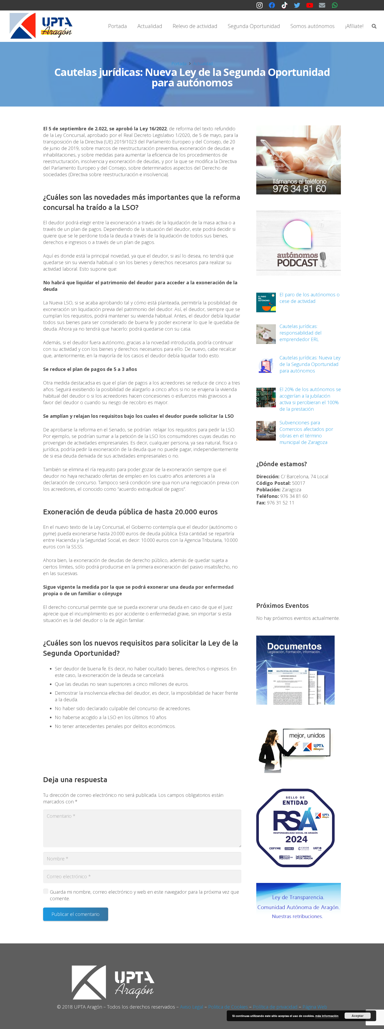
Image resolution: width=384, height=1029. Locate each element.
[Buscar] (374, 26)
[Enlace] (42, 26)
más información (327, 1016)
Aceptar (358, 1015)
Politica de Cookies (228, 1007)
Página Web (314, 1007)
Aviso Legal (191, 1007)
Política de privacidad (275, 1007)
